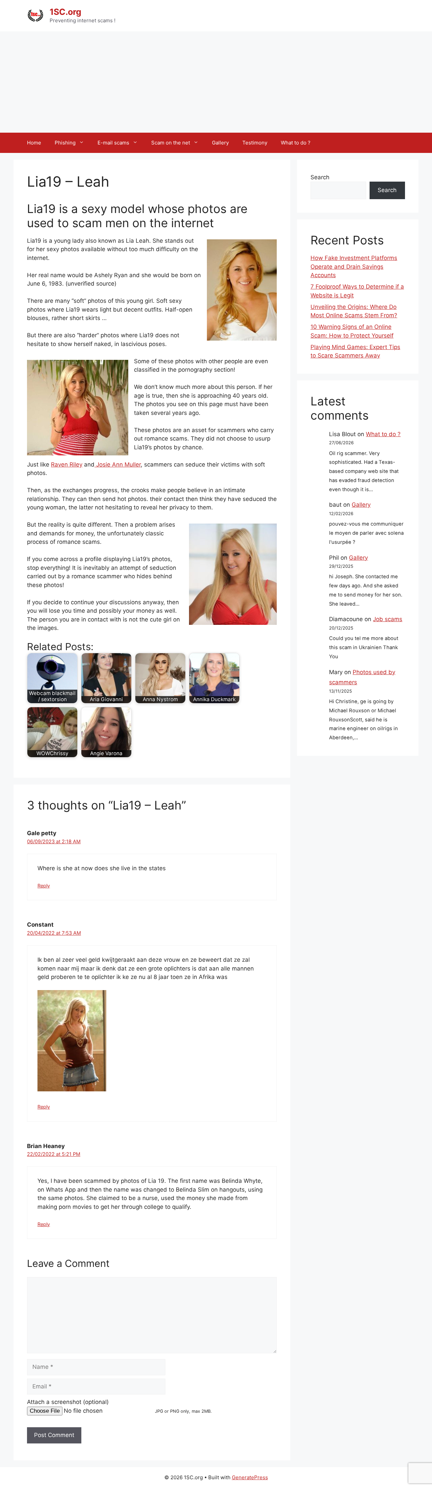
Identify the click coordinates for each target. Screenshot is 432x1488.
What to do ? (295, 142)
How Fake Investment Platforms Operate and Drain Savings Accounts (353, 266)
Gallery (220, 142)
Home (34, 142)
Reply (43, 885)
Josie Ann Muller (117, 464)
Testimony (254, 142)
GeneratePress (250, 1477)
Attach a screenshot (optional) (68, 1402)
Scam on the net (170, 142)
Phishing (65, 142)
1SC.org (65, 12)
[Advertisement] (216, 82)
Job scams (387, 619)
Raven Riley (66, 464)
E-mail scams (113, 142)
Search (319, 177)
